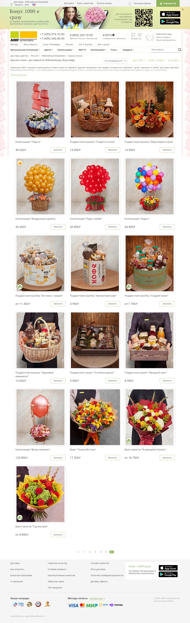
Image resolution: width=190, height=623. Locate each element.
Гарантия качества (57, 563)
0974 (108, 35)
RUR (27, 5)
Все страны (104, 44)
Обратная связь (56, 581)
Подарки (127, 49)
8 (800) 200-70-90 (81, 35)
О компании (16, 581)
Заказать (58, 149)
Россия (69, 44)
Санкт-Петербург (51, 44)
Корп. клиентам (85, 3)
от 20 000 (172, 60)
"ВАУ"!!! (82, 49)
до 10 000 (138, 60)
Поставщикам (55, 587)
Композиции (65, 49)
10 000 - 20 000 (155, 60)
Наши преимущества (165, 40)
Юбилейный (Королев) (36, 1)
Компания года (164, 34)
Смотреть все (96, 598)
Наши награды (163, 37)
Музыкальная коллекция (24, 49)
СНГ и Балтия (85, 44)
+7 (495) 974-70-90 (52, 34)
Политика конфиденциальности (107, 575)
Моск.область (30, 44)
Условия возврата (57, 569)
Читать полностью (18, 75)
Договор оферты (99, 581)
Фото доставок (98, 569)
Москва (14, 44)
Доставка (68, 3)
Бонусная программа (21, 575)
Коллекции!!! (98, 49)
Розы (114, 49)
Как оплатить (17, 569)
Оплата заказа (104, 3)
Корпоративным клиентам (61, 575)
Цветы (47, 49)
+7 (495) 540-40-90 (52, 38)
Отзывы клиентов (100, 563)
